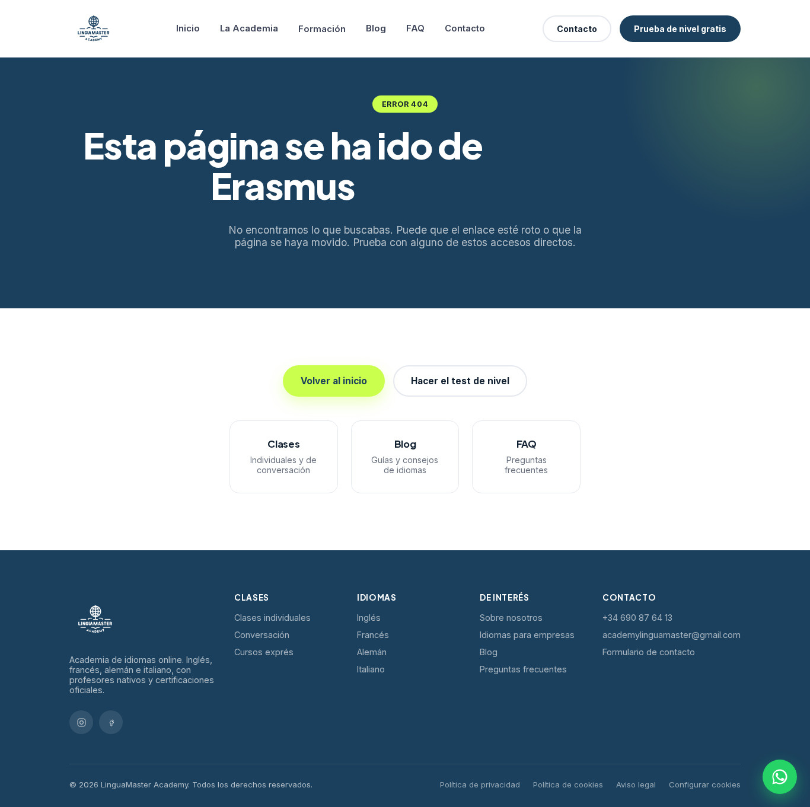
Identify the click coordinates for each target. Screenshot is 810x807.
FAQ (415, 28)
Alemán (372, 652)
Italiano (371, 669)
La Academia (249, 28)
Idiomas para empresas (527, 635)
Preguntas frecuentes (523, 669)
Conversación (261, 635)
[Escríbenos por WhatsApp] (780, 777)
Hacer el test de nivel (460, 381)
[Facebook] (111, 722)
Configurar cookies (705, 784)
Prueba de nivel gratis (680, 29)
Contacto (465, 28)
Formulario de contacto (648, 652)
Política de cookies (568, 784)
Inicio (188, 28)
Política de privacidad (480, 784)
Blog (376, 28)
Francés (373, 635)
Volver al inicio (334, 381)
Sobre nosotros (511, 618)
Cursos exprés (264, 652)
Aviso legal (636, 784)
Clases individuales (272, 618)
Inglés (369, 618)
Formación (322, 29)
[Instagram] (81, 722)
